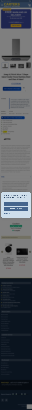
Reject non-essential (16, 209)
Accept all (16, 204)
